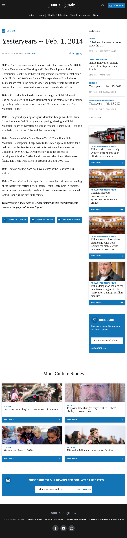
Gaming (42, 15)
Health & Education (58, 15)
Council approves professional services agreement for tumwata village (104, 197)
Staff (39, 520)
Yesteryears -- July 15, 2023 (105, 103)
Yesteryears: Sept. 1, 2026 (18, 450)
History (31, 54)
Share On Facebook (17, 220)
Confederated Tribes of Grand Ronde (106, 520)
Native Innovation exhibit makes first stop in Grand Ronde (103, 66)
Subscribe (118, 6)
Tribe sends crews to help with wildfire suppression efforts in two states (105, 153)
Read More (96, 163)
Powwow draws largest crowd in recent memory (31, 409)
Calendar (58, 520)
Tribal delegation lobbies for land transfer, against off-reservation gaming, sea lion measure (107, 290)
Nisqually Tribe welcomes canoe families (90, 450)
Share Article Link (71, 220)
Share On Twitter (45, 220)
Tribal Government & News (84, 15)
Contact (31, 520)
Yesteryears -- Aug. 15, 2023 (105, 86)
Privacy (48, 520)
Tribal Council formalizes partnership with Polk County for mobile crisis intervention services (105, 244)
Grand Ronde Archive (76, 520)
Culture (31, 15)
